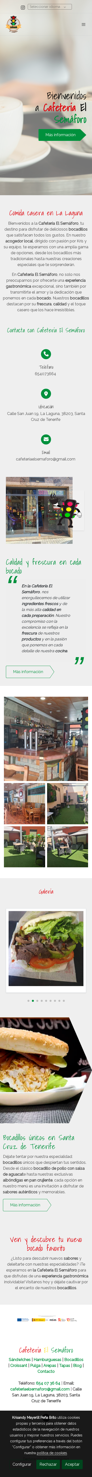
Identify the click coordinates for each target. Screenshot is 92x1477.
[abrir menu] (83, 24)
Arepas (49, 1365)
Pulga (35, 1365)
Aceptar (72, 1464)
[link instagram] (23, 7)
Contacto (46, 1371)
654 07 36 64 (48, 1383)
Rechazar (48, 1464)
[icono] (46, 354)
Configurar (22, 1464)
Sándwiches (20, 1359)
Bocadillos (73, 1359)
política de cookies (52, 1453)
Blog (77, 1365)
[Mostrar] (46, 739)
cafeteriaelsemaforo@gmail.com (40, 1389)
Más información (60, 135)
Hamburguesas (48, 1359)
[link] (13, 24)
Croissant (18, 1365)
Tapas (64, 1365)
